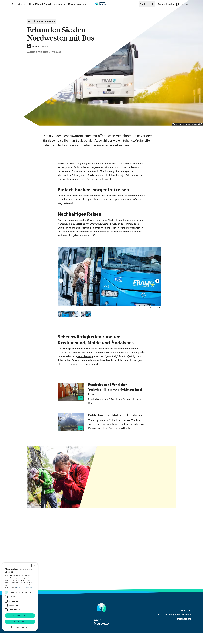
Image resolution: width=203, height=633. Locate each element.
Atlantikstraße (85, 356)
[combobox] (31, 565)
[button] (20, 627)
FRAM (61, 167)
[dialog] (20, 597)
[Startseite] (101, 614)
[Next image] (157, 281)
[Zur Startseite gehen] (101, 3)
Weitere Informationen (24, 587)
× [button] (34, 565)
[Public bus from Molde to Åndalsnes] (71, 422)
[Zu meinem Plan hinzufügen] (80, 398)
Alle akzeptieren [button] (20, 616)
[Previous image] (61, 281)
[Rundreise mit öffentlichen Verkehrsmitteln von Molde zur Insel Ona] (71, 392)
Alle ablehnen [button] (20, 622)
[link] (186, 610)
